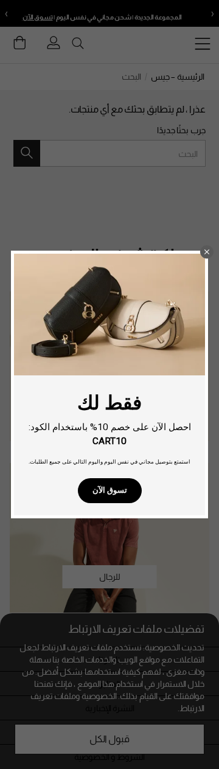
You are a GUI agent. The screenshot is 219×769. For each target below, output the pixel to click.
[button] (207, 252)
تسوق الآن (109, 490)
